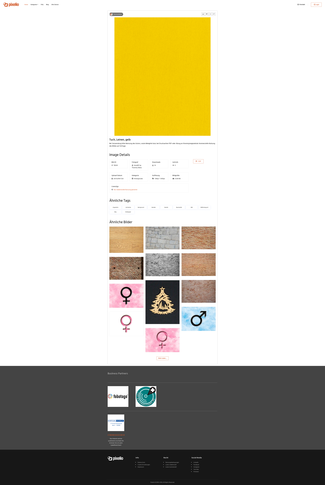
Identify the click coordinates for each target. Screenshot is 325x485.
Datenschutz (141, 462)
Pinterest (196, 472)
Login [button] (317, 4)
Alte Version (55, 4)
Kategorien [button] (34, 4)
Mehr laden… (162, 358)
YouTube (196, 469)
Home (26, 4)
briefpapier (128, 212)
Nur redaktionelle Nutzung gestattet (125, 189)
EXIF (199, 161)
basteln (166, 207)
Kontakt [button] (302, 4)
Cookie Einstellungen (144, 465)
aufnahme (128, 207)
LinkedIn (195, 462)
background (141, 207)
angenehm (115, 207)
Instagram (196, 467)
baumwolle (179, 207)
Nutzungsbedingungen (172, 462)
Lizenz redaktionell (171, 465)
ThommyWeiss (117, 14)
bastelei (154, 207)
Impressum (141, 467)
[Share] (213, 14)
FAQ (42, 4)
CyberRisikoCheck (116, 435)
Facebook (196, 465)
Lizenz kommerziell (171, 467)
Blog (47, 4)
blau (115, 212)
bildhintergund (204, 207)
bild (192, 207)
